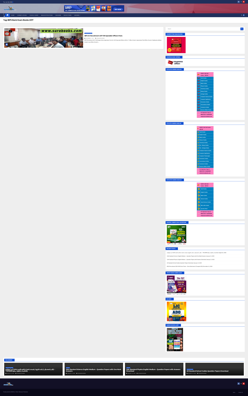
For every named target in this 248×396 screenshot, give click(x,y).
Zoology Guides (204, 94)
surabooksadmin (100, 38)
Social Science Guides (206, 202)
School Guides (34, 15)
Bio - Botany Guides (204, 145)
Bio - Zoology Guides (204, 147)
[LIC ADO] (176, 311)
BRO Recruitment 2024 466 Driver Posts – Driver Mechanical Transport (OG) (185, 266)
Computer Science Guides (206, 96)
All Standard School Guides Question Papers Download (180, 263)
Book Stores (67, 15)
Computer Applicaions (206, 99)
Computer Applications (204, 153)
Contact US (240, 392)
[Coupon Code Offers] (175, 62)
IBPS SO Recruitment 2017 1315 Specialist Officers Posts (103, 36)
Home (12, 15)
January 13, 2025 (71, 373)
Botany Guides (204, 91)
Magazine (58, 15)
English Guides (204, 80)
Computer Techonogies (204, 155)
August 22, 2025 (10, 373)
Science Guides (204, 198)
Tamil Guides (204, 78)
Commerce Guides (205, 107)
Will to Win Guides (205, 205)
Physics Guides (204, 86)
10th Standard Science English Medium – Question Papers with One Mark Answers (186, 256)
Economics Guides (205, 101)
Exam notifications (47, 15)
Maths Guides (204, 83)
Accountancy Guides (205, 104)
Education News (190, 369)
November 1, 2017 (90, 38)
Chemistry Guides (205, 88)
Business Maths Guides (206, 109)
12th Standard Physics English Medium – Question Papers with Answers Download (186, 259)
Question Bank (204, 208)
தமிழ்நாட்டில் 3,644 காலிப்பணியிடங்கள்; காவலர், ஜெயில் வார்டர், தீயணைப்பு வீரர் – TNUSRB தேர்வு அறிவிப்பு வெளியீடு (192, 252)
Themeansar (25, 391)
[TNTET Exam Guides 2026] (176, 285)
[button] (3, 14)
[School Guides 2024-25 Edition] (176, 234)
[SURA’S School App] (175, 339)
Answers (77, 15)
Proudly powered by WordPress (9, 391)
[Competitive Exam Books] (176, 44)
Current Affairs (22, 15)
